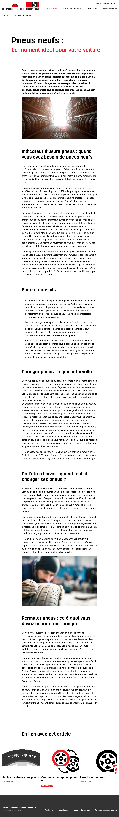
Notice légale (63, 810)
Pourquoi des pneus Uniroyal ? (72, 8)
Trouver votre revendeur (110, 8)
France (113, 3)
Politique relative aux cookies (106, 810)
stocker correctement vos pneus (58, 335)
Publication (49, 810)
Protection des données (81, 810)
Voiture (104, 3)
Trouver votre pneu (91, 8)
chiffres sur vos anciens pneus (44, 317)
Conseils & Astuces (51, 8)
